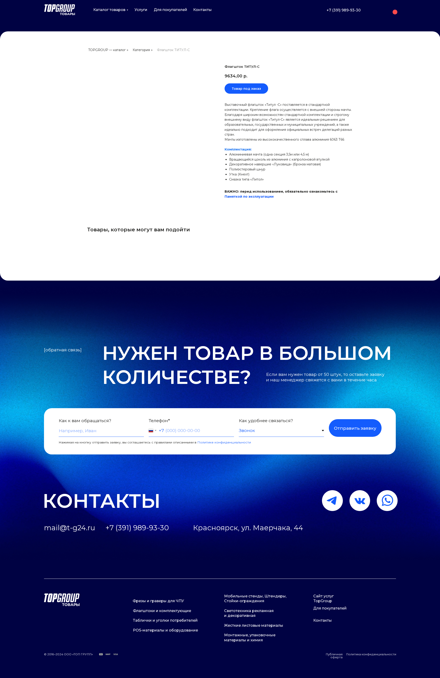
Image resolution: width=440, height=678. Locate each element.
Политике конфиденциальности (224, 442)
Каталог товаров (109, 10)
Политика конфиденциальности (371, 654)
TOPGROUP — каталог (107, 50)
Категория (141, 50)
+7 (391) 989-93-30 (344, 10)
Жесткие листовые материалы (253, 625)
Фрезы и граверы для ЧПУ (158, 601)
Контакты (202, 10)
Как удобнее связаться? (266, 420)
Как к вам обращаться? (85, 420)
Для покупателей (170, 10)
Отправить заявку (355, 428)
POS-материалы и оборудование (165, 630)
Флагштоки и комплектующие (162, 611)
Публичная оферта (334, 656)
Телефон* (159, 420)
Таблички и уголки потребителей (165, 620)
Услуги (141, 10)
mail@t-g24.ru (69, 527)
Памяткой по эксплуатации (249, 196)
